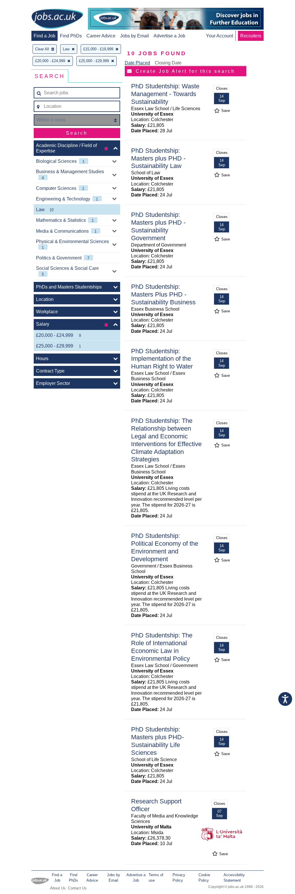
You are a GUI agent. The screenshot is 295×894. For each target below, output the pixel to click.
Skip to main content (23, 5)
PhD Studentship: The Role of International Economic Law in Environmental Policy (161, 647)
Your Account (219, 35)
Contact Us (77, 888)
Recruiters (250, 35)
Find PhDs (71, 35)
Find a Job (44, 35)
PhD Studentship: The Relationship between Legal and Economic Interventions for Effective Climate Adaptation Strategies (166, 440)
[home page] (57, 19)
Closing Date (168, 62)
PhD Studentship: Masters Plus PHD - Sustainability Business (163, 294)
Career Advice (101, 35)
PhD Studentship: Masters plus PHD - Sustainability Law (158, 158)
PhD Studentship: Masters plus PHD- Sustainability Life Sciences (157, 741)
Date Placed (137, 62)
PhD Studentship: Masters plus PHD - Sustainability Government (158, 226)
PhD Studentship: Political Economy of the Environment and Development (164, 547)
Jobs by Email (134, 35)
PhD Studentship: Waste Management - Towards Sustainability (165, 94)
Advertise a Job (169, 35)
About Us (58, 888)
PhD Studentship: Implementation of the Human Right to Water (162, 358)
